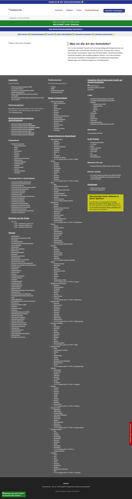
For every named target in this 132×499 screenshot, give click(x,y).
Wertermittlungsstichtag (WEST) (20, 333)
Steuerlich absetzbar (83, 34)
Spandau (56, 191)
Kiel (55, 431)
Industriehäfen (58, 231)
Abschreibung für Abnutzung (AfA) (21, 238)
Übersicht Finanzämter (17, 144)
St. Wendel (57, 382)
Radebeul (56, 402)
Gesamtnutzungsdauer (17, 276)
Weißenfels (57, 416)
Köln (55, 325)
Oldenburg (57, 307)
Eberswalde (57, 217)
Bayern (16, 147)
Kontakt (92, 115)
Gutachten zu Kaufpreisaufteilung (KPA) (22, 90)
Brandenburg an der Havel (61, 208)
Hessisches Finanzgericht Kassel (20, 205)
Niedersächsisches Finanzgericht (20, 207)
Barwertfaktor (15, 247)
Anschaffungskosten (17, 241)
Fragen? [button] (21, 493)
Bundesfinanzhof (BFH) (18, 256)
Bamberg (56, 177)
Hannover (56, 303)
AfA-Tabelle (14, 239)
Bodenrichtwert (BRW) (17, 252)
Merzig (56, 380)
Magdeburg (57, 409)
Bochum (56, 335)
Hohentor (56, 236)
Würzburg (56, 172)
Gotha (55, 461)
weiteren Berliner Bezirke (66, 200)
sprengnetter (94, 149)
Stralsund (56, 290)
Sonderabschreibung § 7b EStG (20, 312)
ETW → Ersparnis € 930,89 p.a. (23, 227)
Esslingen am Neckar (60, 157)
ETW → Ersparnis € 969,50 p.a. (23, 225)
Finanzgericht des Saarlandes (19, 189)
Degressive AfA (15, 258)
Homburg (56, 373)
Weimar (56, 460)
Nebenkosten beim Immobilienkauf (21, 294)
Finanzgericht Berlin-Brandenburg (21, 183)
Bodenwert (14, 254)
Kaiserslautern (58, 355)
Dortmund (56, 328)
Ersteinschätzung (16, 270)
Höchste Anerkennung (103, 34)
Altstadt (56, 226)
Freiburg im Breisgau (60, 146)
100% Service (22, 34)
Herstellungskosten (16, 281)
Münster (56, 341)
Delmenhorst (57, 317)
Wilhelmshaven (58, 319)
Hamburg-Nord (58, 254)
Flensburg (57, 434)
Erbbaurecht (14, 268)
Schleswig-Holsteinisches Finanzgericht (22, 210)
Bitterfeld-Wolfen (58, 422)
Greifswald (57, 289)
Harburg (56, 256)
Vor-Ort (51, 34)
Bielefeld (56, 337)
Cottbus (56, 206)
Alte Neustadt (57, 235)
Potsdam (56, 204)
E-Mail (67, 24)
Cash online (93, 151)
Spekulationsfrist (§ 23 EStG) (19, 313)
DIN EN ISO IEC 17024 (18, 261)
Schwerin (56, 285)
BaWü (76, 159)
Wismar (56, 292)
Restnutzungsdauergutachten (21, 124)
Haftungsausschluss (96, 122)
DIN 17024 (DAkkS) (64, 34)
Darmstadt (57, 269)
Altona (55, 247)
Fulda (55, 278)
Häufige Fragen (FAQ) (99, 104)
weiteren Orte (62, 159)
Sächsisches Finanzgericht (19, 209)
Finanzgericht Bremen (17, 185)
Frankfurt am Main (59, 263)
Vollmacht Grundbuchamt (97, 189)
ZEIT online (93, 155)
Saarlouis (56, 377)
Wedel (55, 443)
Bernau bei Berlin (59, 215)
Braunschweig (58, 305)
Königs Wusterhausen (60, 218)
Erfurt (55, 454)
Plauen (56, 395)
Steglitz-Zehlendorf (59, 193)
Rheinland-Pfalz (18, 163)
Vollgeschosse (15, 328)
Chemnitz (56, 391)
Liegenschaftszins (16, 286)
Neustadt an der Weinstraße (62, 361)
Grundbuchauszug (16, 277)
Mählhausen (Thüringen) (61, 469)
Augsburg (56, 166)
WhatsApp (75, 24)
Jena (55, 456)
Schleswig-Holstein (19, 171)
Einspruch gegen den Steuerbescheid (22, 263)
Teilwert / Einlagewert (17, 321)
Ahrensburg (57, 445)
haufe (92, 146)
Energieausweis (15, 267)
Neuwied (56, 359)
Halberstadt (57, 418)
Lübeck (56, 433)
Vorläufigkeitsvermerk (17, 330)
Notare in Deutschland (57, 101)
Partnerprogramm (17, 112)
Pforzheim (57, 150)
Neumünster (57, 436)
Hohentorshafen (58, 233)
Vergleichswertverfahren (18, 326)
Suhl (55, 470)
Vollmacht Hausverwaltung (97, 188)
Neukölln (56, 197)
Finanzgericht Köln (16, 194)
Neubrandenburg (58, 287)
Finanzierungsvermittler (57, 90)
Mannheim (57, 143)
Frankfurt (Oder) (58, 209)
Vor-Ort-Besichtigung (17, 88)
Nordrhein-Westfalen (20, 162)
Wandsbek (57, 258)
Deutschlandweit (37, 34)
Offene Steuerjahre (16, 299)
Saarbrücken (57, 370)
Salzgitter (56, 314)
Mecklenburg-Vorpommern (21, 158)
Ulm (55, 154)
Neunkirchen (57, 371)
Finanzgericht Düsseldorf (18, 191)
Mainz (55, 348)
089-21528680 (58, 24)
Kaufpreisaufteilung (16, 285)
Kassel (56, 267)
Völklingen (57, 375)
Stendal (56, 420)
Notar (13, 297)
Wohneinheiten (15, 335)
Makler (53, 88)
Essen (55, 330)
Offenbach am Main (59, 271)
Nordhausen (57, 465)
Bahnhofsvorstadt (59, 227)
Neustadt (56, 238)
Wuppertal (57, 334)
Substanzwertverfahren (18, 319)
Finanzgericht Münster (17, 200)
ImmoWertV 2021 (16, 283)
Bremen (16, 153)
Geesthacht (57, 447)
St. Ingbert (57, 379)
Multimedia (93, 113)
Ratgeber (93, 102)
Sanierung (14, 310)
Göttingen (56, 312)
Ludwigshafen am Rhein (61, 350)
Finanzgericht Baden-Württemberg (21, 182)
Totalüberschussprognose (18, 322)
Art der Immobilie (16, 245)
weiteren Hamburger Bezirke (67, 260)
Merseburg (57, 424)
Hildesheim (57, 316)
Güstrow (56, 294)
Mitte (55, 184)
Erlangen (56, 175)
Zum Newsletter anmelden (95, 133)
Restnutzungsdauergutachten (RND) (21, 87)
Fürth (55, 173)
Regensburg (57, 168)
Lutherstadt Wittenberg (60, 415)
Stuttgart (56, 141)
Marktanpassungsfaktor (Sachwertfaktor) (23, 290)
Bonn (55, 339)
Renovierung (15, 303)
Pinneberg (57, 442)
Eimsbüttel (57, 251)
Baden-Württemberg (20, 145)
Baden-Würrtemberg (57, 139)
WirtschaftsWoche (95, 156)
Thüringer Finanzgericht (18, 212)
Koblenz (56, 352)
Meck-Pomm (78, 299)
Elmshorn (56, 440)
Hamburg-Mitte (58, 253)
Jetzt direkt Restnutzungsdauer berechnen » (66, 29)
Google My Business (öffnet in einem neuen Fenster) (105, 166)
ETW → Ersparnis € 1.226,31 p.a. (23, 223)
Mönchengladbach (59, 343)
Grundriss (14, 279)
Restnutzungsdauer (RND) (18, 304)
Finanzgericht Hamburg (18, 192)
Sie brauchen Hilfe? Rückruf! (12, 495)
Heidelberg (57, 148)
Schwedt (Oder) (58, 220)
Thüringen (17, 172)
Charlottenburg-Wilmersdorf (62, 190)
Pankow (56, 188)
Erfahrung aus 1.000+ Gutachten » (130, 434)
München (56, 163)
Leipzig (56, 389)
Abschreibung (15, 236)
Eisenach (56, 463)
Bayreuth (56, 179)
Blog (94, 111)
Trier (55, 353)
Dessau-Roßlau (58, 413)
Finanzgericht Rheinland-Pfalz (19, 203)
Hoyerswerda (57, 404)
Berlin (16, 149)
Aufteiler (53, 87)
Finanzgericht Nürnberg (18, 201)
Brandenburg (18, 151)
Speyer (56, 364)
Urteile (95, 107)
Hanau (56, 272)
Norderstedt (57, 438)
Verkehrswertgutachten (18, 92)
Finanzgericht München (18, 198)
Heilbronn (56, 152)
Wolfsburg (57, 310)
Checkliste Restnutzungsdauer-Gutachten (102, 98)
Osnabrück (57, 308)
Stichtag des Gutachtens (18, 317)
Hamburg (17, 154)
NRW (76, 344)
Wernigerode (57, 425)
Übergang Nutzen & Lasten (19, 324)
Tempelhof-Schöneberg (60, 195)
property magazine (95, 147)
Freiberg (56, 398)
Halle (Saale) (57, 411)
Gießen (56, 274)
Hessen (16, 156)
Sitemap (92, 116)
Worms (56, 357)
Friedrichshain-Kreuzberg (61, 186)
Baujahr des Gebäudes (18, 249)
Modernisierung (15, 292)
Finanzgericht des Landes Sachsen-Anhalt (23, 187)
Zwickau (56, 393)
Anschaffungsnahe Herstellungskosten (22, 243)
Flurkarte (14, 274)
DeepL (110, 204)
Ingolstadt (56, 170)
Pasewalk (56, 298)
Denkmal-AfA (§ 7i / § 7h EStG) (20, 259)
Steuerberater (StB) (17, 315)
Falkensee (57, 213)
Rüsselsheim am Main (60, 280)
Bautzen (56, 400)
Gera (55, 458)
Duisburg (56, 332)
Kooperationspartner (57, 92)
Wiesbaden (57, 265)
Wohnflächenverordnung (18, 337)
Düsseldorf (57, 326)
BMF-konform (15, 250)
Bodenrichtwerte (98, 106)
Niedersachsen (18, 160)
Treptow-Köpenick (59, 199)
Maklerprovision (15, 288)
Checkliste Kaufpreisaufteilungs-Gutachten (102, 100)
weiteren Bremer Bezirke (66, 244)
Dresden (56, 388)
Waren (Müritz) (58, 296)
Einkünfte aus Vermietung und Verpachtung (23, 265)
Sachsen (16, 169)
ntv (91, 153)
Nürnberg (56, 164)
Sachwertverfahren (16, 308)
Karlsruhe (56, 145)
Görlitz (55, 397)
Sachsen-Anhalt (18, 167)
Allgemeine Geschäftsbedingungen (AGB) (102, 124)
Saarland (16, 165)
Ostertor (56, 229)
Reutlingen (57, 155)
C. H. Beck (93, 144)
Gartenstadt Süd (58, 242)
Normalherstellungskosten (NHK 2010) (22, 295)
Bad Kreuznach (58, 362)
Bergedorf (56, 249)
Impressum (93, 120)
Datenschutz (94, 118)
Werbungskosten (16, 331)
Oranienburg (57, 211)
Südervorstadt (58, 240)
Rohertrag (14, 306)
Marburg (56, 276)
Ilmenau (56, 467)
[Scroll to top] (127, 494)
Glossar (95, 109)
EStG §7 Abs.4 (15, 272)
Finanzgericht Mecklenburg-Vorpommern (23, 196)
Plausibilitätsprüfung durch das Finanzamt (23, 301)
